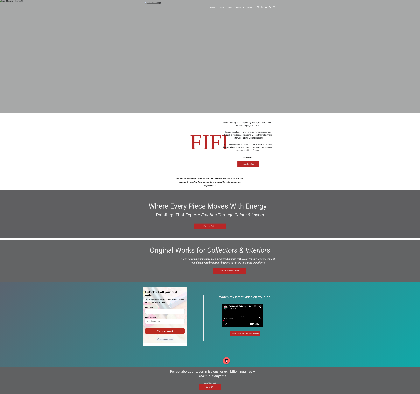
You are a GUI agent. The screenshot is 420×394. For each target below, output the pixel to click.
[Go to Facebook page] (270, 7)
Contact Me (210, 387)
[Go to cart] (273, 7)
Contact (230, 7)
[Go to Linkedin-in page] (263, 7)
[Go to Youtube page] (267, 7)
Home (212, 7)
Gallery (221, 7)
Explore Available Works (229, 271)
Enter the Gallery (209, 226)
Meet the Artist (248, 164)
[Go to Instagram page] (259, 7)
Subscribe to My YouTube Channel (245, 333)
